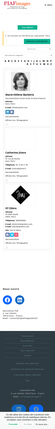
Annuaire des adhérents (27, 363)
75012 (12, 104)
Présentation (27, 336)
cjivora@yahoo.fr (19, 168)
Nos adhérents (27, 341)
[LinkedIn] (19, 300)
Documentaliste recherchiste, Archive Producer (25, 98)
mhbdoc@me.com (19, 107)
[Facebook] (7, 300)
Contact (27, 355)
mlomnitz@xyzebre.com (22, 224)
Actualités (27, 345)
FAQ (27, 380)
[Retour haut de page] (6, 124)
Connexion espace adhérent (27, 375)
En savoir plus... (42, 424)
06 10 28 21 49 (22, 165)
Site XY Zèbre (15, 230)
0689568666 (21, 220)
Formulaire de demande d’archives (27, 369)
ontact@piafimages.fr (31, 396)
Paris (7, 104)
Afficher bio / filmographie (16, 120)
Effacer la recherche (37, 41)
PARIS (7, 217)
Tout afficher (27, 27)
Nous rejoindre (27, 350)
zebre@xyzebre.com (20, 226)
